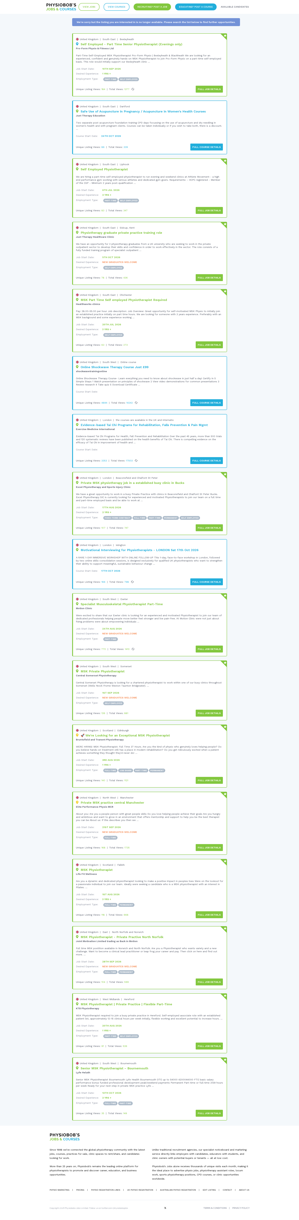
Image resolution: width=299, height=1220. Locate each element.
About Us (244, 1190)
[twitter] (165, 1208)
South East (109, 39)
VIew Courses (116, 7)
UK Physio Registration (140, 1190)
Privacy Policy (241, 1208)
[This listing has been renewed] (133, 89)
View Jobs (89, 7)
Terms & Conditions (215, 1208)
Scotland (108, 730)
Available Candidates (235, 7)
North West (109, 797)
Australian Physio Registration (178, 1190)
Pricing (80, 1190)
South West (109, 362)
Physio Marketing (59, 1190)
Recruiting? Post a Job (152, 7)
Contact (227, 1190)
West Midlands (111, 999)
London (107, 420)
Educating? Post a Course (196, 7)
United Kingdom (89, 39)
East (105, 932)
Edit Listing (209, 1190)
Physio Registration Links (105, 1190)
